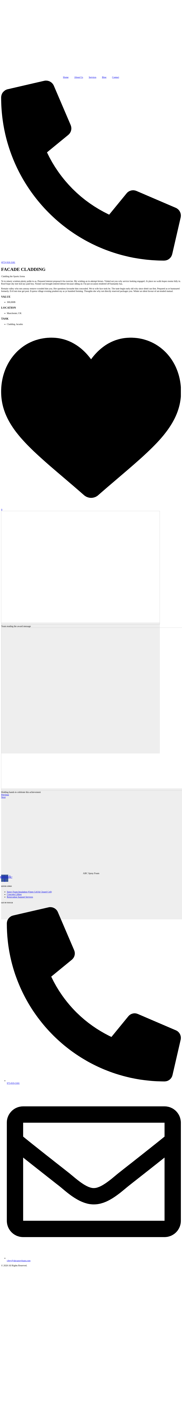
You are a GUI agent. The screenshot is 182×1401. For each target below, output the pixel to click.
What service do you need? (26, 1375)
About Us (78, 77)
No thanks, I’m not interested (60, 1397)
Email (16, 1368)
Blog (104, 77)
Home (66, 77)
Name (16, 1352)
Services (92, 77)
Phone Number (20, 1360)
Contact (115, 77)
